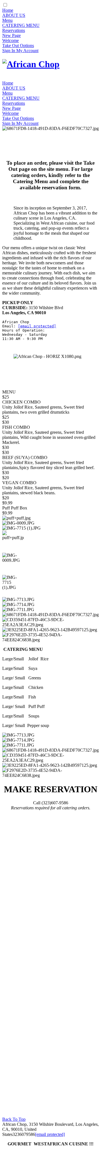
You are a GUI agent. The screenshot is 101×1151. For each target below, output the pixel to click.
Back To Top (14, 1119)
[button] (13, 542)
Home (7, 10)
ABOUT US (13, 15)
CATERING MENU (21, 25)
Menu (7, 20)
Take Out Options (18, 45)
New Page (11, 35)
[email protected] (37, 326)
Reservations (13, 30)
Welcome (10, 40)
